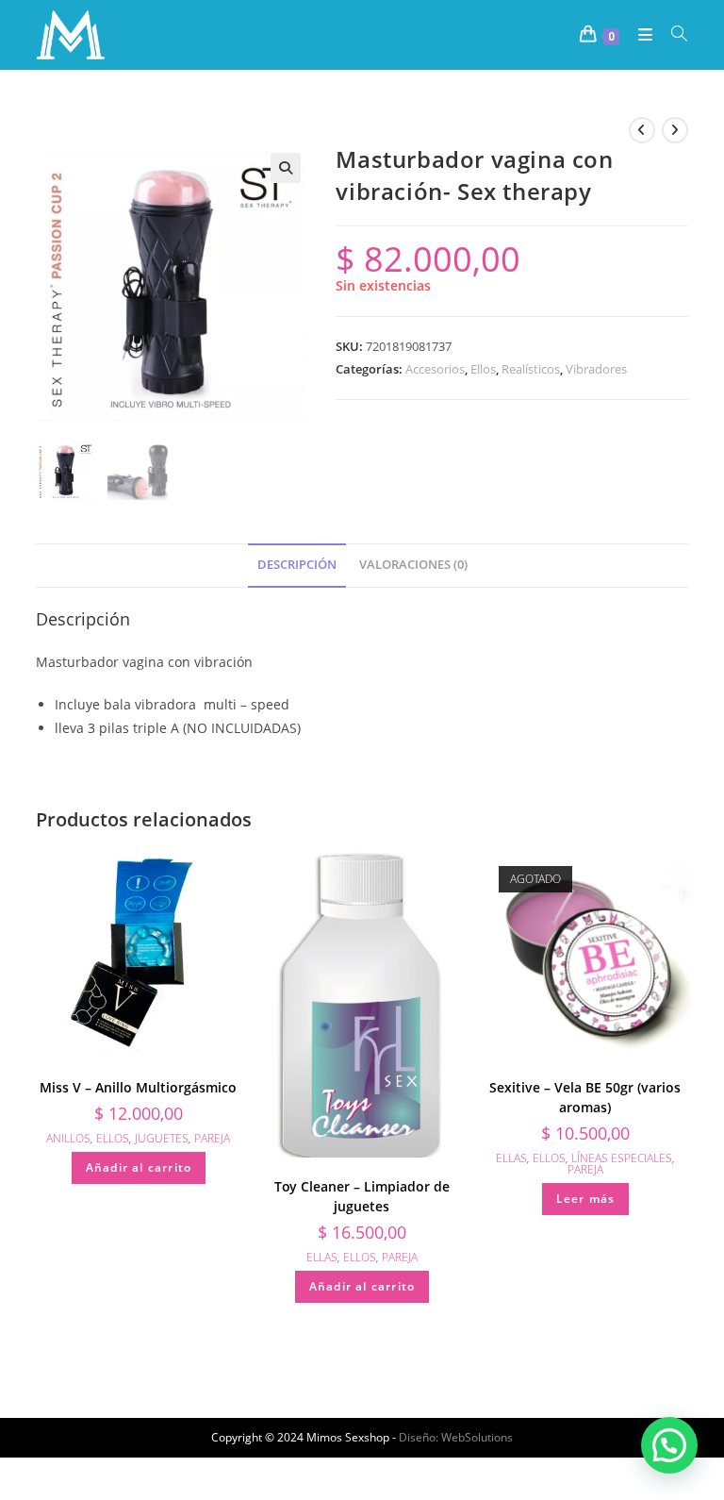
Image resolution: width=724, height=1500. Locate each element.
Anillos (68, 1138)
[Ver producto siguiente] (675, 130)
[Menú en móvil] (640, 34)
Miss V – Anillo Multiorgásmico (138, 1087)
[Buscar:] (672, 34)
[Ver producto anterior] (642, 130)
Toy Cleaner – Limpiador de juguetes (362, 1196)
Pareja (212, 1138)
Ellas (321, 1257)
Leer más (586, 1199)
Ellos (483, 368)
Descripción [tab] (297, 565)
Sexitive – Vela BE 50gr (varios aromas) (585, 1097)
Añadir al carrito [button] (138, 1167)
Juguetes (162, 1138)
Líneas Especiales (621, 1158)
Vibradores (596, 368)
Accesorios (435, 368)
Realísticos (531, 368)
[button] (286, 168)
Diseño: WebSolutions (456, 1437)
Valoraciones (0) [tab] (413, 565)
